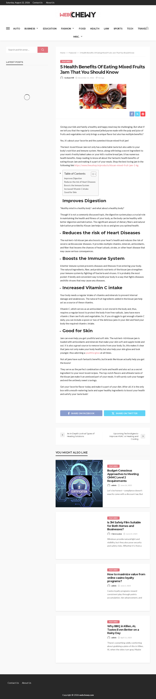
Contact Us (38, 2)
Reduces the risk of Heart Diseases (80, 182)
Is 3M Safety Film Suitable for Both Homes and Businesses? (124, 526)
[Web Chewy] (78, 14)
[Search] (147, 28)
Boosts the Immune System (76, 185)
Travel (142, 28)
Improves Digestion (73, 178)
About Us (50, 2)
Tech (130, 28)
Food (82, 28)
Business (30, 28)
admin (113, 485)
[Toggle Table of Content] (92, 174)
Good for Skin (70, 192)
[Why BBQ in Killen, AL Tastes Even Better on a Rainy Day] (79, 639)
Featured (66, 61)
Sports (118, 28)
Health (94, 28)
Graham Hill (69, 78)
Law (106, 28)
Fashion (66, 28)
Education (50, 28)
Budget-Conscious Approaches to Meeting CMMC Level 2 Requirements (122, 475)
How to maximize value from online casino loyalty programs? (126, 578)
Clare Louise (116, 534)
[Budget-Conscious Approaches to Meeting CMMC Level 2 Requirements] (79, 483)
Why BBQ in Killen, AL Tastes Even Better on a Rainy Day (123, 630)
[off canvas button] (8, 28)
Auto (16, 28)
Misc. (76, 36)
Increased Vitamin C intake (76, 189)
